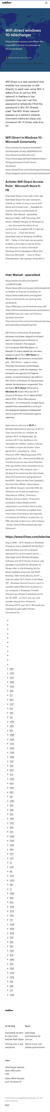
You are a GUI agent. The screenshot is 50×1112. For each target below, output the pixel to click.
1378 (12, 977)
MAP (7, 1105)
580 (11, 770)
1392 (12, 800)
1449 (12, 924)
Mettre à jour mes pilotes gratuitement (35, 1045)
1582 (12, 845)
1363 (12, 840)
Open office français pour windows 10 (14, 1080)
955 (11, 902)
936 (11, 805)
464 (11, 849)
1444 (12, 836)
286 (11, 690)
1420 (12, 778)
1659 (12, 928)
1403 (12, 880)
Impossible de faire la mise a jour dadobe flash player (14, 1036)
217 (11, 695)
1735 (12, 673)
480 (11, 809)
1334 (12, 972)
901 (11, 730)
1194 (12, 915)
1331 (12, 677)
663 (11, 792)
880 (11, 897)
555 (11, 963)
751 (11, 919)
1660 (12, 756)
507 (11, 831)
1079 (12, 721)
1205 (12, 906)
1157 (11, 937)
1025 (12, 739)
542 (11, 765)
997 (11, 946)
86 (11, 871)
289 (11, 985)
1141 (11, 858)
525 (11, 814)
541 (11, 708)
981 (11, 884)
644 (11, 783)
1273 (12, 875)
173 (11, 990)
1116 (11, 761)
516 (11, 774)
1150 (12, 950)
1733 (12, 743)
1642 (12, 933)
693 (11, 668)
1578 (12, 911)
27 (11, 862)
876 (11, 955)
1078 (12, 686)
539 (11, 866)
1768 (12, 994)
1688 (12, 959)
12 (11, 889)
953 (11, 699)
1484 (12, 893)
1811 (11, 712)
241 (11, 796)
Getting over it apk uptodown (14, 1045)
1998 (12, 734)
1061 (12, 787)
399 (11, 726)
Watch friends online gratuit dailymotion (24, 63)
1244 (12, 968)
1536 (12, 748)
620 (11, 827)
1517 (12, 853)
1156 (12, 818)
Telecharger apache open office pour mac (14, 1070)
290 (11, 941)
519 (11, 981)
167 (11, 717)
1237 (12, 704)
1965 (12, 681)
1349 (12, 752)
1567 (12, 822)
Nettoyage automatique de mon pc (32, 1036)
